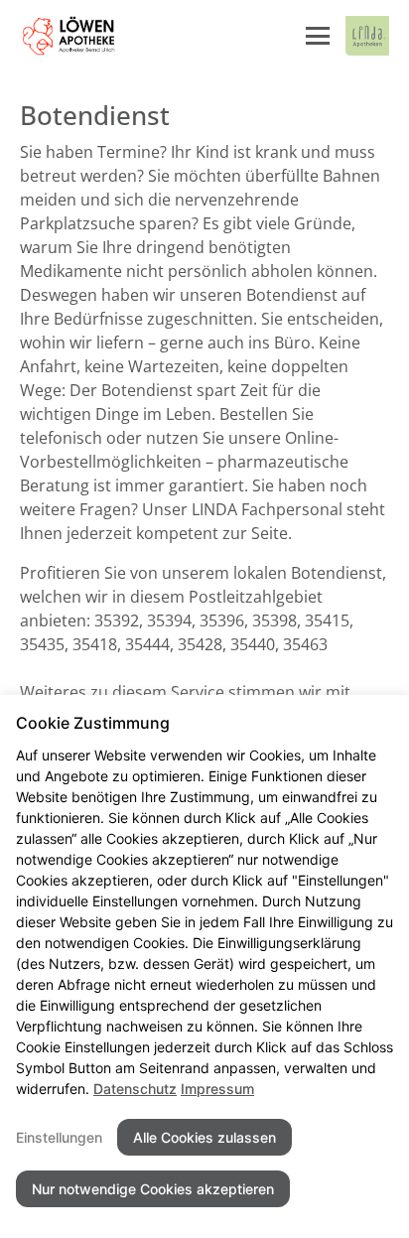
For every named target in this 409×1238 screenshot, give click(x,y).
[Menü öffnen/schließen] (318, 36)
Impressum (217, 1088)
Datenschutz (135, 1088)
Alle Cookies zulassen (204, 1137)
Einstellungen (59, 1137)
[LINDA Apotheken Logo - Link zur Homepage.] (367, 36)
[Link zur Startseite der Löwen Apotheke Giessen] (69, 36)
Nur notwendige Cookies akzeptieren (153, 1188)
